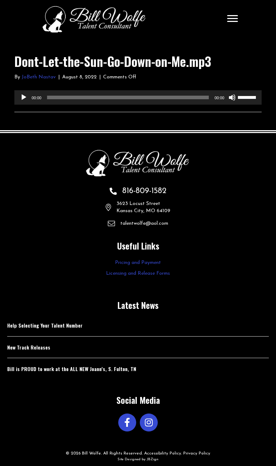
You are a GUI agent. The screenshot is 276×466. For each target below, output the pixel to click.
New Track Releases (28, 347)
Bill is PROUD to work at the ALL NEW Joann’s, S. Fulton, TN (71, 369)
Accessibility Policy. (163, 453)
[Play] (23, 97)
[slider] (248, 96)
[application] (138, 97)
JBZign (152, 459)
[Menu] (232, 19)
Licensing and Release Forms (138, 273)
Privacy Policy (196, 453)
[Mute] (232, 97)
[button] (127, 422)
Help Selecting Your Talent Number (45, 325)
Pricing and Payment (138, 262)
